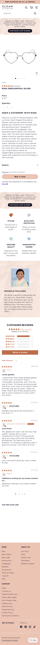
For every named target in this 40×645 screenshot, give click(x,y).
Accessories (6, 570)
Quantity (6, 103)
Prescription (7, 560)
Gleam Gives (26, 557)
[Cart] (31, 7)
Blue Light (6, 557)
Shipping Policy (8, 609)
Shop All (5, 576)
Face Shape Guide (9, 600)
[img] (7, 367)
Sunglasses (6, 564)
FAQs (4, 588)
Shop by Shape (8, 573)
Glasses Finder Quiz (9, 594)
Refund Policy (7, 606)
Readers (5, 567)
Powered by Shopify (10, 640)
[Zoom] (37, 73)
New (3, 551)
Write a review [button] (20, 352)
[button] (7, 86)
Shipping (5, 172)
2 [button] (19, 494)
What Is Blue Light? (9, 597)
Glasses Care (7, 603)
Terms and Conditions (10, 616)
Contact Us (6, 591)
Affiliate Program (27, 564)
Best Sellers (6, 554)
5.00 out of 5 (26, 329)
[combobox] (20, 13)
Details (5, 165)
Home (4, 82)
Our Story (25, 551)
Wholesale (25, 560)
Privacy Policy (7, 612)
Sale (3, 579)
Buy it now (20, 177)
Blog (23, 554)
